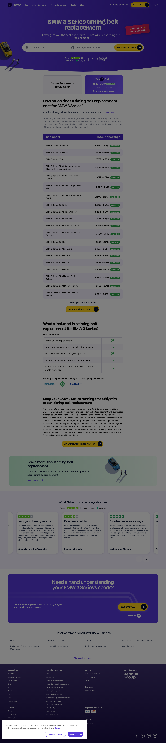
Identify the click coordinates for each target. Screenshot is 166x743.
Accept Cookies (75, 734)
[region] (44, 729)
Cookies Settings (55, 734)
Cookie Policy (60, 728)
